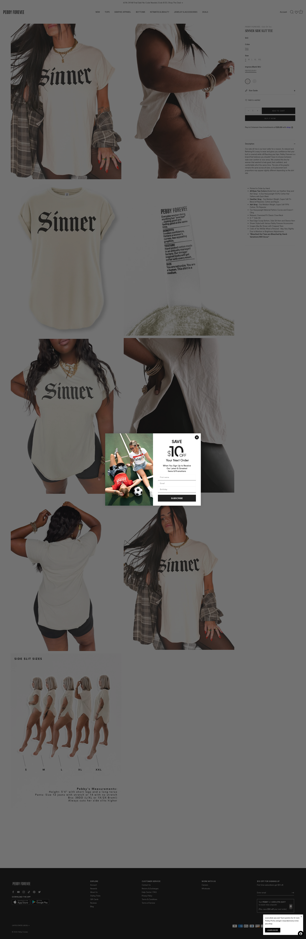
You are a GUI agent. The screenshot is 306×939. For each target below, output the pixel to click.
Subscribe (177, 498)
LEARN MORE (272, 930)
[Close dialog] (197, 437)
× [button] (301, 916)
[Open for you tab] (301, 934)
